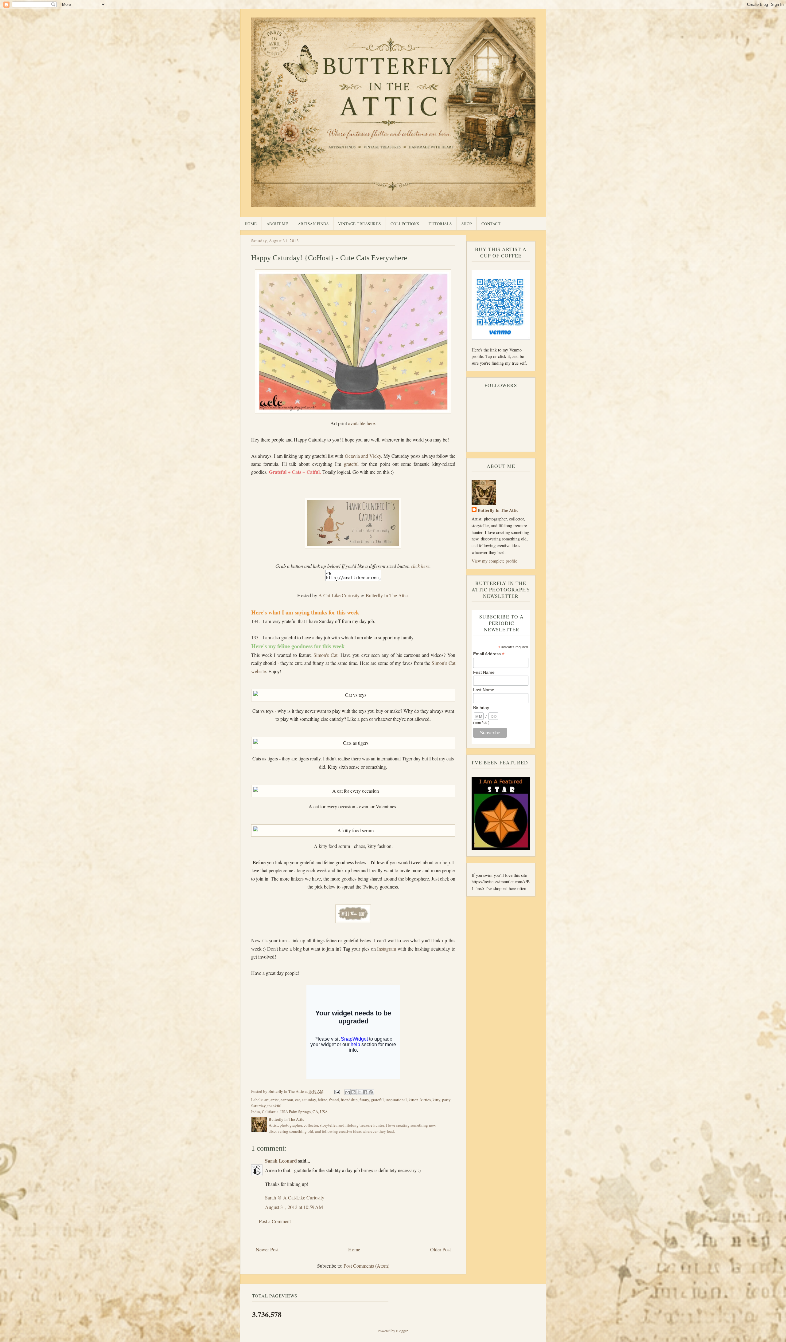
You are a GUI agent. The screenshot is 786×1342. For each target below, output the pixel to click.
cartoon (287, 1099)
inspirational (396, 1099)
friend (334, 1099)
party (446, 1099)
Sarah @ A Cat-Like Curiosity (294, 1197)
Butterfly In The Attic (387, 595)
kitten (413, 1099)
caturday (309, 1099)
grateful (351, 464)
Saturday (258, 1106)
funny (364, 1099)
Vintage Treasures (359, 223)
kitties (425, 1099)
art (266, 1099)
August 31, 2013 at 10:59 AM (294, 1207)
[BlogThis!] (353, 1092)
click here (420, 566)
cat (297, 1099)
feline (322, 1099)
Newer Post (267, 1249)
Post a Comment (275, 1221)
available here (361, 423)
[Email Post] (337, 1091)
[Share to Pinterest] (371, 1092)
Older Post (440, 1249)
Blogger (401, 1330)
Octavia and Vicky (363, 456)
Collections (405, 223)
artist (274, 1099)
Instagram (387, 948)
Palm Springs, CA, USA (308, 1111)
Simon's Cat (325, 655)
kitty (436, 1099)
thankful (274, 1106)
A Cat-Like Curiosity (339, 595)
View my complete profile (494, 561)
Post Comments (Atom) (366, 1265)
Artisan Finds (313, 223)
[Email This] (347, 1092)
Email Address (488, 654)
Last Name (483, 689)
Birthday (481, 707)
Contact (491, 223)
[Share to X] (359, 1092)
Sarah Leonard (281, 1160)
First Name (484, 672)
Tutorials (440, 223)
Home (251, 223)
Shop (466, 223)
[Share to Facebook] (365, 1092)
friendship (349, 1099)
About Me (277, 223)
